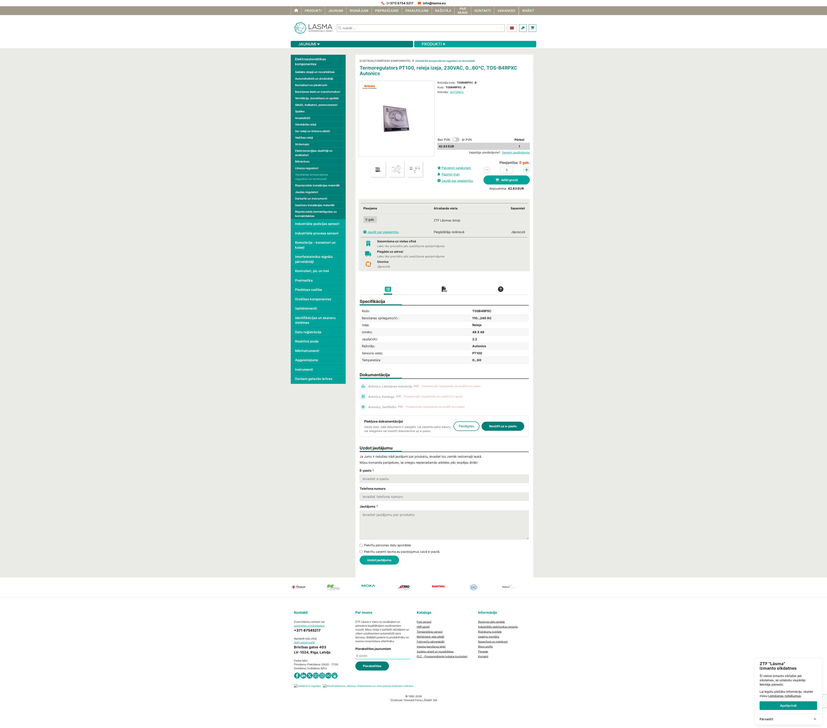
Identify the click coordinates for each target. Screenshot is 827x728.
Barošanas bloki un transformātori (317, 91)
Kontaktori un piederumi (311, 85)
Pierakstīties (372, 666)
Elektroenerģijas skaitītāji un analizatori (314, 153)
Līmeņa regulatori (306, 168)
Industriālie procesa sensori (316, 233)
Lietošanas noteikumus (784, 696)
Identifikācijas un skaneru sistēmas (315, 320)
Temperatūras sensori (430, 631)
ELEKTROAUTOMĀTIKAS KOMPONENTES (385, 60)
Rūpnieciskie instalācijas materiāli (317, 185)
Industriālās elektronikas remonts (498, 626)
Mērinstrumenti (307, 351)
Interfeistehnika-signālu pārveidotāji (314, 259)
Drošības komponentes (313, 299)
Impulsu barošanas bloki (431, 646)
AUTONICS (457, 92)
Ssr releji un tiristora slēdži (312, 131)
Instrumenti (304, 369)
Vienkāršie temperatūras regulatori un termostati (311, 177)
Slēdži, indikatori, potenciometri (316, 105)
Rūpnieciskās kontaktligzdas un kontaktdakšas (316, 214)
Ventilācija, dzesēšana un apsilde (317, 98)
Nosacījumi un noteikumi (493, 641)
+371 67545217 (307, 630)
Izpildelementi (306, 308)
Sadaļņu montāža (488, 636)
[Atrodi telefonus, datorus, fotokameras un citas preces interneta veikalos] (368, 685)
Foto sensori (424, 621)
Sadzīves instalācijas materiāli (314, 205)
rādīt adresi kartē (304, 642)
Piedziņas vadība (308, 290)
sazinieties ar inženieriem (309, 625)
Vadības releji (304, 137)
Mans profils (485, 646)
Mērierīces (302, 161)
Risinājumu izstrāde (490, 631)
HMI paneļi (423, 626)
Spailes (300, 111)
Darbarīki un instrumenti (311, 198)
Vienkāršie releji (305, 124)
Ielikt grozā (509, 180)
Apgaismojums (306, 360)
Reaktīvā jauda (307, 341)
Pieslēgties (466, 426)
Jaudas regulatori (306, 192)
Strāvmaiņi (302, 144)
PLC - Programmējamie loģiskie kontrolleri (442, 656)
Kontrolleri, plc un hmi (312, 271)
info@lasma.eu (434, 3)
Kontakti (483, 656)
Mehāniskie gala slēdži (430, 636)
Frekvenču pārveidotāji (431, 641)
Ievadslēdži (302, 118)
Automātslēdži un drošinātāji (314, 78)
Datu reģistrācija (308, 332)
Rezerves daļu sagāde (491, 621)
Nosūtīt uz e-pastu (503, 426)
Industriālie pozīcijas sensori (317, 224)
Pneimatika (304, 280)
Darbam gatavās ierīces (313, 379)
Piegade (483, 651)
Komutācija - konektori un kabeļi (315, 244)
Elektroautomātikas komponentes (310, 61)
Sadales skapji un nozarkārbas (315, 72)
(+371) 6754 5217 (400, 3)
